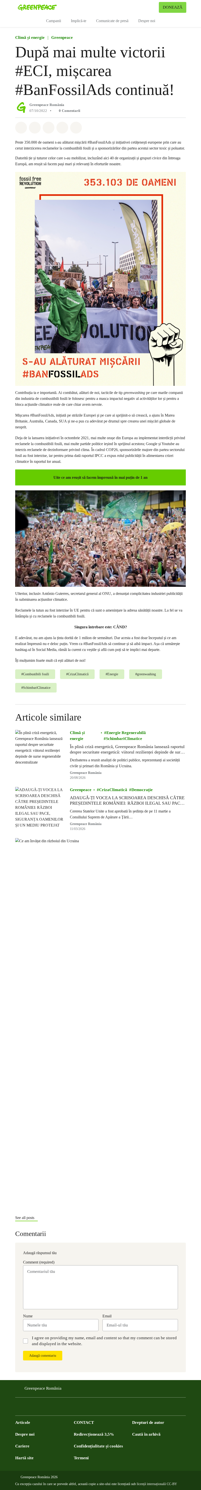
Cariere (22, 1446)
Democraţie (142, 789)
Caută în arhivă (146, 1434)
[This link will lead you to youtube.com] (38, 1408)
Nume (28, 1316)
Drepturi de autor (148, 1422)
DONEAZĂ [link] (172, 7)
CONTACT (84, 1422)
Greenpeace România (46, 105)
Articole (22, 1422)
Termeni (81, 1458)
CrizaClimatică (113, 789)
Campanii (53, 21)
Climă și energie (30, 37)
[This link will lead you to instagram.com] (47, 1408)
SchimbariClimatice (124, 738)
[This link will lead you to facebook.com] (18, 1408)
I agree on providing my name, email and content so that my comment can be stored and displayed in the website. (104, 1341)
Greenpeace (62, 37)
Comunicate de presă (112, 21)
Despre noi (146, 21)
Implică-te (78, 21)
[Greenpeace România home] (37, 7)
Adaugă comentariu (42, 1355)
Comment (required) (38, 1262)
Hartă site (24, 1458)
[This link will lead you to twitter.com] (28, 1408)
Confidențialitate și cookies (98, 1446)
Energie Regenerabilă (126, 732)
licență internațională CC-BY (157, 1484)
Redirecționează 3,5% (94, 1434)
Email (107, 1316)
